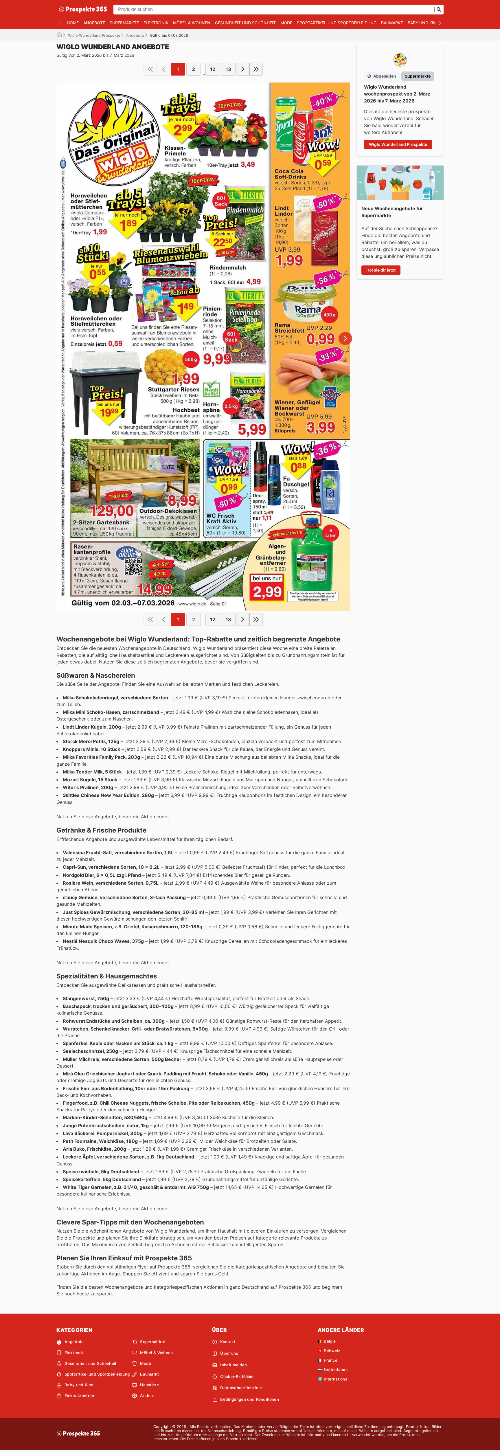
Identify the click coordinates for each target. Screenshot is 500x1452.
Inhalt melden (233, 1365)
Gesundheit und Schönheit (245, 22)
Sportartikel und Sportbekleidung (336, 22)
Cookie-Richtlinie (236, 1376)
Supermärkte (124, 22)
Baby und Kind (423, 22)
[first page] (150, 69)
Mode (286, 22)
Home (73, 22)
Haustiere (149, 1385)
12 (212, 69)
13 (228, 69)
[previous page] (163, 69)
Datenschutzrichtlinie (241, 1387)
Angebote (94, 22)
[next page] (242, 69)
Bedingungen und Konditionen (249, 1399)
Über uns (229, 1353)
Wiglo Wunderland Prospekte (94, 35)
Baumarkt (392, 22)
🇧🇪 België (327, 1341)
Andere (147, 1395)
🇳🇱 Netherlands (333, 1369)
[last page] (256, 69)
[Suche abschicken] (439, 9)
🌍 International (333, 1379)
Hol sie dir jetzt (381, 269)
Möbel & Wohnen (191, 22)
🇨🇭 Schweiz (329, 1350)
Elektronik (156, 22)
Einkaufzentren (79, 1395)
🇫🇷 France (328, 1360)
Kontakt (227, 1341)
